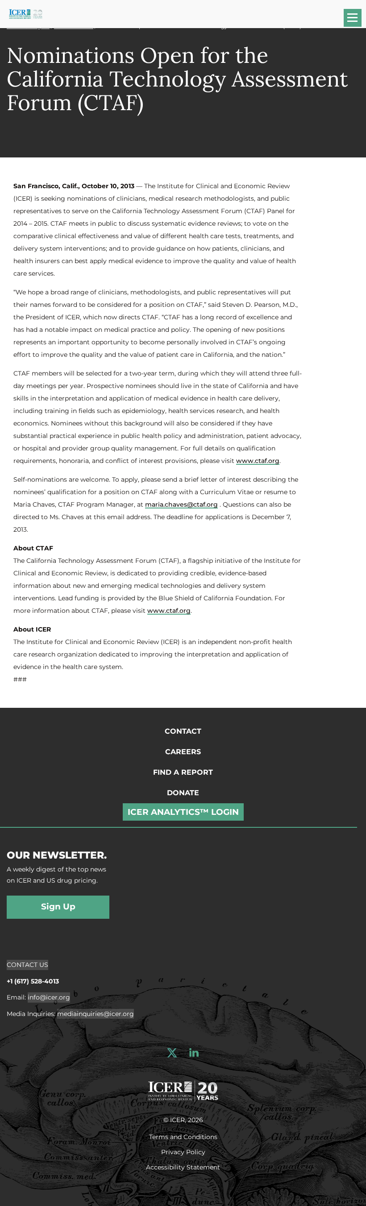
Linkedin (194, 1052)
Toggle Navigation (357, 21)
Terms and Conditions (183, 1136)
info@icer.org (49, 997)
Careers (183, 752)
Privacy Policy (183, 1151)
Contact (183, 731)
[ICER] (183, 1090)
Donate (183, 793)
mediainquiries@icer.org (95, 1014)
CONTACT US (27, 965)
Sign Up (58, 906)
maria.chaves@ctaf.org (181, 504)
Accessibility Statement (183, 1166)
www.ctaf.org (257, 461)
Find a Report (183, 772)
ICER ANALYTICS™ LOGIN (183, 812)
